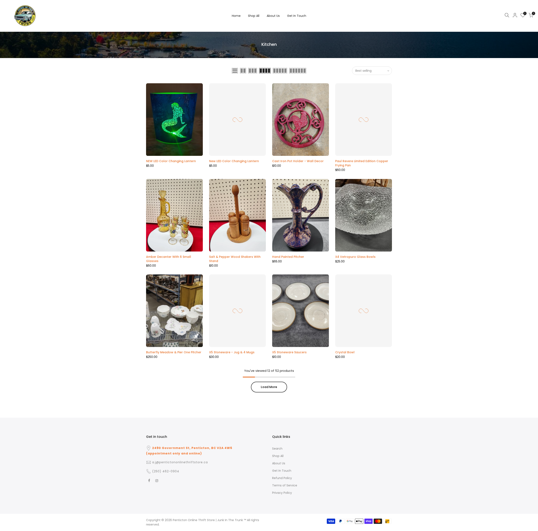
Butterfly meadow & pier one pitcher (173, 352)
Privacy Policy (282, 493)
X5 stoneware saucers (289, 352)
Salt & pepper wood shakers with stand (235, 259)
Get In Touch (296, 16)
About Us (273, 16)
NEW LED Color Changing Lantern (171, 161)
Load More (269, 387)
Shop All (253, 16)
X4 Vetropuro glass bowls (355, 257)
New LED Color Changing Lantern (234, 161)
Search (277, 448)
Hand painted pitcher (288, 257)
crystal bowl (345, 352)
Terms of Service (284, 485)
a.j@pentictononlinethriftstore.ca (180, 462)
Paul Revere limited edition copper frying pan (361, 163)
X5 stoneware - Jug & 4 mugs (231, 352)
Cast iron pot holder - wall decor (298, 161)
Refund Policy (282, 478)
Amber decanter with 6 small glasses (168, 259)
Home (236, 16)
